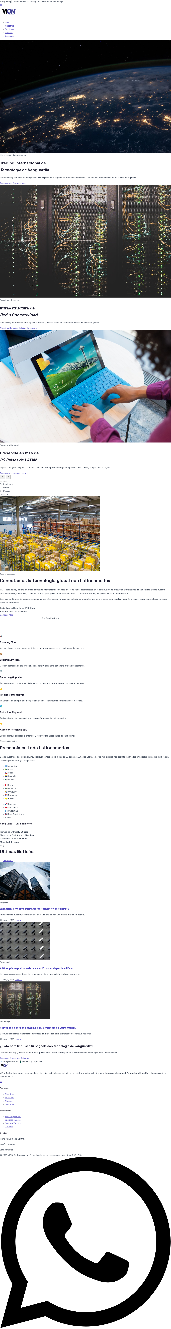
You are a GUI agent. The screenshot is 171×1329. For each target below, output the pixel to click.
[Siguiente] (8, 477)
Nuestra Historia (20, 473)
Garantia (9, 1126)
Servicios (9, 29)
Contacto (9, 36)
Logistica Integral (13, 1120)
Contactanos (6, 183)
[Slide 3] (6, 481)
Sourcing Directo (13, 1116)
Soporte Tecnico (13, 1123)
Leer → (18, 920)
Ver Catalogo (23, 1058)
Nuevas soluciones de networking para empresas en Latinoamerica (38, 1027)
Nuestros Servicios (9, 328)
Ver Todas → (8, 861)
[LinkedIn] (1, 5)
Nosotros (9, 26)
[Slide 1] (1, 481)
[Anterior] (2, 477)
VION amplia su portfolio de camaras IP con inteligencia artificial (36, 968)
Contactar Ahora (8, 1058)
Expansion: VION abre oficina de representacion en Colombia (34, 908)
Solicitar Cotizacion (28, 328)
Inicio (7, 22)
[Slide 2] (4, 481)
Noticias (9, 32)
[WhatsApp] (85, 1327)
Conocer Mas (19, 183)
